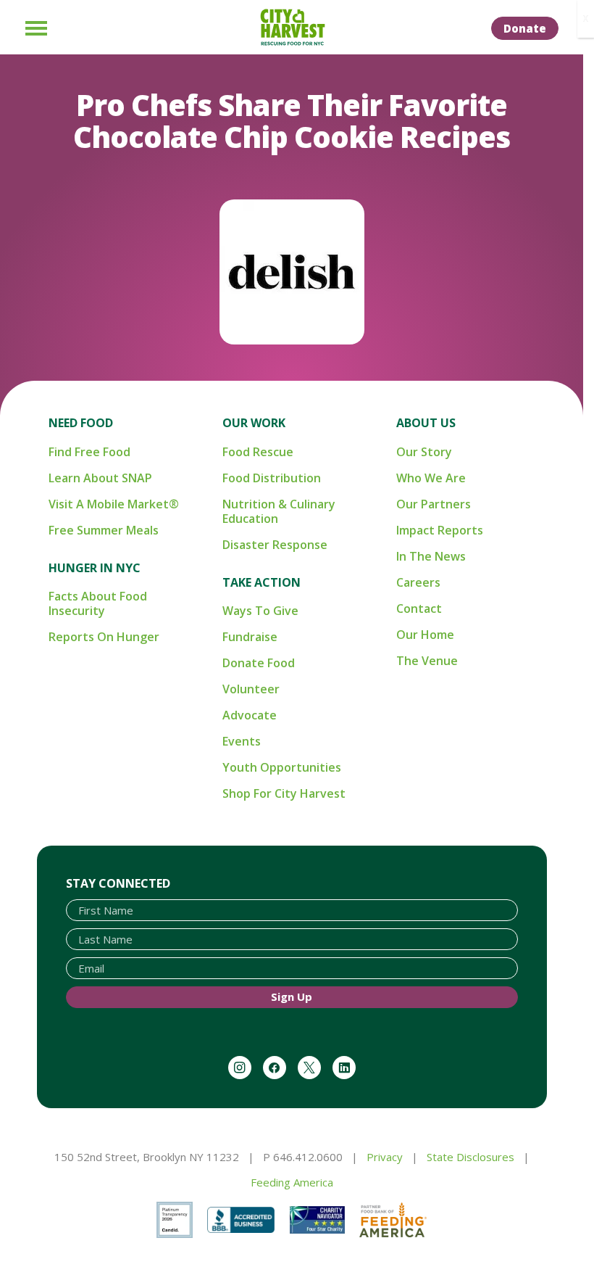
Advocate (249, 715)
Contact (419, 608)
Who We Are (431, 478)
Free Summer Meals (104, 530)
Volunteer (251, 689)
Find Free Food (89, 452)
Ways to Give (260, 611)
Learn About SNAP (100, 478)
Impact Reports (439, 530)
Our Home (425, 635)
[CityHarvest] (292, 27)
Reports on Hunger (104, 637)
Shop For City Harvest (284, 793)
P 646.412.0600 (303, 1157)
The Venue (427, 661)
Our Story (424, 452)
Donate (524, 28)
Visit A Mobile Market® (114, 504)
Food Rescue (257, 452)
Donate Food (258, 663)
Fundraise (249, 637)
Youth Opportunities (281, 767)
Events (241, 741)
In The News (431, 556)
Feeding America (292, 1182)
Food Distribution (271, 478)
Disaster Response (274, 545)
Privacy (385, 1157)
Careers (418, 582)
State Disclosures (470, 1157)
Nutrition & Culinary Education (278, 511)
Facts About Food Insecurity (98, 603)
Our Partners (433, 504)
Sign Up (291, 996)
